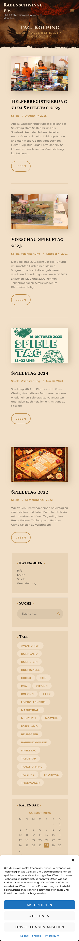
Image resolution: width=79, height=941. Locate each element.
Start (21, 32)
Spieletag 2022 (29, 492)
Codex (26, 678)
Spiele (15, 115)
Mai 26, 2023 (54, 381)
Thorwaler (30, 782)
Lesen (21, 166)
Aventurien (30, 645)
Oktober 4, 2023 (57, 253)
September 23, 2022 (39, 499)
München (28, 718)
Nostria (51, 718)
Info (19, 570)
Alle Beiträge (45, 32)
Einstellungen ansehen (39, 927)
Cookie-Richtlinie (30, 935)
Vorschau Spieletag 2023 (37, 242)
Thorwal (51, 774)
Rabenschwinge (34, 742)
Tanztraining (32, 766)
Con (43, 678)
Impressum (52, 935)
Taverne (27, 774)
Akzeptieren (39, 905)
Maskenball (30, 710)
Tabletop (28, 758)
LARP (21, 574)
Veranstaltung (30, 253)
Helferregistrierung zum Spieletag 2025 (39, 104)
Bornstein (29, 661)
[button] (73, 860)
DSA (24, 686)
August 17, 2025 (36, 115)
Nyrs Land (29, 726)
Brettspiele (30, 669)
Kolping (27, 694)
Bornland (29, 653)
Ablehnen (39, 916)
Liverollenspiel (33, 702)
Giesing (42, 686)
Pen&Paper (29, 734)
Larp (46, 694)
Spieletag (28, 750)
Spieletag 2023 (29, 373)
